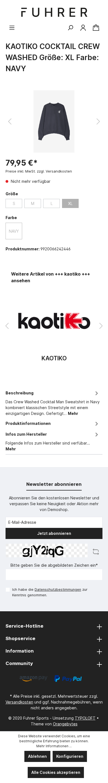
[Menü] (12, 27)
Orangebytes (65, 724)
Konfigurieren (69, 756)
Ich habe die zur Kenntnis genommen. (50, 592)
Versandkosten (19, 702)
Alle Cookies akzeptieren (55, 772)
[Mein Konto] (83, 27)
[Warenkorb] (95, 27)
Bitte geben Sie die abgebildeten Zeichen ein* (54, 565)
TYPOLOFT (85, 718)
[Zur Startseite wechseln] (54, 12)
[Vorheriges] (10, 121)
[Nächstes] (98, 121)
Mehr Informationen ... (54, 746)
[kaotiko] (54, 320)
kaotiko (54, 358)
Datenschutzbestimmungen (58, 589)
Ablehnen (37, 756)
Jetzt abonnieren (54, 533)
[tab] (53, 402)
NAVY (14, 231)
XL (70, 203)
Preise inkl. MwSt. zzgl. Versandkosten (39, 171)
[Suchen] (70, 27)
